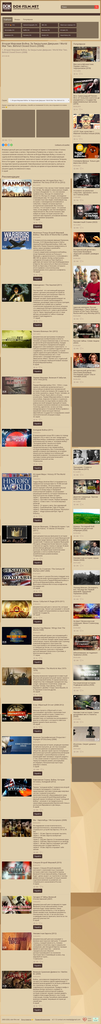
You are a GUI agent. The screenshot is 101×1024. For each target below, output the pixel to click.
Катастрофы (9, 30)
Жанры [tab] (17, 19)
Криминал (9, 35)
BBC (44, 25)
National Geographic (30, 25)
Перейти (37, 226)
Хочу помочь (26, 1019)
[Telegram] (8, 145)
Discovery (27, 35)
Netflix (26, 30)
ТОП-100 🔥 (10, 25)
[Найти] (96, 7)
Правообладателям (42, 1019)
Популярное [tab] (28, 19)
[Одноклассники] (6, 145)
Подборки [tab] (7, 19)
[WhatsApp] (11, 145)
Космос (45, 35)
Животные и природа (67, 25)
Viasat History (65, 35)
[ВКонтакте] (3, 145)
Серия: (4, 100)
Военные (46, 30)
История (64, 30)
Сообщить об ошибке (62, 145)
